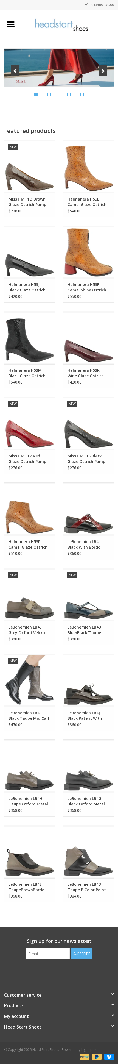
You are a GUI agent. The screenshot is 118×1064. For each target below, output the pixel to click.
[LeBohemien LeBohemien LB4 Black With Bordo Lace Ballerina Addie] (88, 509)
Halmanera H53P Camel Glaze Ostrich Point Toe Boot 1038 (28, 544)
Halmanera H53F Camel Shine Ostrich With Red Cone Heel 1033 (87, 287)
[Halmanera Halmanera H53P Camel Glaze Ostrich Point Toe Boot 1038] (29, 509)
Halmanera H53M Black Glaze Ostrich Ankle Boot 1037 (27, 373)
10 (88, 94)
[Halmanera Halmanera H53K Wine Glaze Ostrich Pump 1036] (88, 337)
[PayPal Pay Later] (96, 1056)
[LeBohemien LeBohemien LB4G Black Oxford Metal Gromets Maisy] (88, 766)
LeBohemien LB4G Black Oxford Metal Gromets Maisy (86, 801)
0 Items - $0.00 (102, 4)
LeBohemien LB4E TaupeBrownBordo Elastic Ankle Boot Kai (29, 887)
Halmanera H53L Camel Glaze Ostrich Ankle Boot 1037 (87, 201)
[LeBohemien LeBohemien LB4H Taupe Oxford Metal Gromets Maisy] (29, 766)
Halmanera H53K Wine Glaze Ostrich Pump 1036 (86, 373)
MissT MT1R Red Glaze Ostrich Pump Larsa (27, 458)
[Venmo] (108, 1056)
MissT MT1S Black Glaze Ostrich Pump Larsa (86, 458)
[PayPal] (84, 1056)
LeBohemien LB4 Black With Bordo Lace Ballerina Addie (87, 544)
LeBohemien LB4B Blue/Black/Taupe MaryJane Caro (84, 629)
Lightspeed (90, 1049)
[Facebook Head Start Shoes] (54, 970)
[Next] (103, 70)
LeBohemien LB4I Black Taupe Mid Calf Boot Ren (29, 715)
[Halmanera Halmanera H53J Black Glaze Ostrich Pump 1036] (29, 252)
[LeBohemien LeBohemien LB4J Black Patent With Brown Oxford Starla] (88, 680)
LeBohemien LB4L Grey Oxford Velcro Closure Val (27, 629)
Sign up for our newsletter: (59, 941)
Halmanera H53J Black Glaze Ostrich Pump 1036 (27, 287)
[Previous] (15, 70)
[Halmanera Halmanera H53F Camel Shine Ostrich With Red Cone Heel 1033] (88, 252)
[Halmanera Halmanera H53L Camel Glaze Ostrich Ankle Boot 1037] (88, 166)
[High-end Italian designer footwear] (69, 24)
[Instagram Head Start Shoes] (64, 970)
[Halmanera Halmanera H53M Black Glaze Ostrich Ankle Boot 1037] (29, 337)
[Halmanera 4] (59, 68)
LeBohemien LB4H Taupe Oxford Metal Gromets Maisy (28, 801)
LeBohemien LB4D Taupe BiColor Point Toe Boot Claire (87, 887)
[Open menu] (10, 23)
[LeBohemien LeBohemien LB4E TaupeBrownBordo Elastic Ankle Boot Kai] (29, 851)
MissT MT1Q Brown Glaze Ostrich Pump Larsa (27, 201)
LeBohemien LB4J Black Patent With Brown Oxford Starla (87, 715)
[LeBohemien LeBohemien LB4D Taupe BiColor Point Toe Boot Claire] (88, 851)
